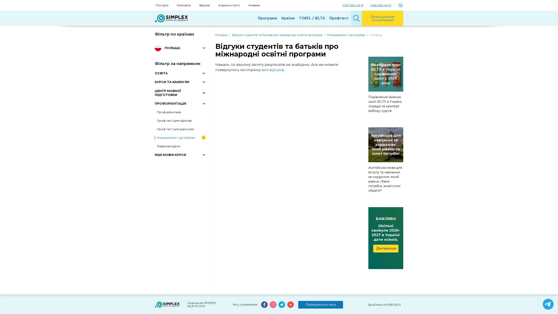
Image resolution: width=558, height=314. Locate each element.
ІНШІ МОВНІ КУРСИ (170, 155)
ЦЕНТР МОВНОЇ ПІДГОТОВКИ (168, 93)
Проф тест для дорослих (175, 129)
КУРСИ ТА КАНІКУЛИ (172, 82)
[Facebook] (264, 304)
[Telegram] (282, 304)
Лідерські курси (168, 146)
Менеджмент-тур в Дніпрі (176, 137)
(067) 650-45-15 (353, 5)
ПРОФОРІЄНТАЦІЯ (170, 104)
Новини (254, 5)
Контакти (184, 5)
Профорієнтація (169, 112)
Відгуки (204, 5)
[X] (548, 304)
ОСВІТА (161, 73)
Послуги (162, 5)
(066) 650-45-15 (380, 5)
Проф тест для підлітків (174, 120)
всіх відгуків (273, 70)
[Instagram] (273, 304)
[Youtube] (290, 304)
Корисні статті (229, 5)
